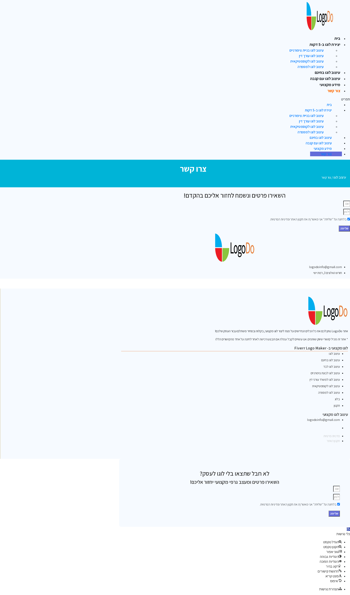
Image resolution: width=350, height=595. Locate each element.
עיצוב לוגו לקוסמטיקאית (307, 61)
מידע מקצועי (330, 84)
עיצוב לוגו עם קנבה (325, 78)
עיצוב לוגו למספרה (311, 66)
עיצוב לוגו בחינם (327, 72)
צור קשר (333, 90)
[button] (259, 99)
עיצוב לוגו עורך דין (311, 55)
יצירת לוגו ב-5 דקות (324, 44)
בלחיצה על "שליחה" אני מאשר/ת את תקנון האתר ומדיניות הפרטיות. (308, 219)
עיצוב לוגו (339, 177)
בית (337, 38)
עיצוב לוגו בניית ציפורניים (306, 50)
